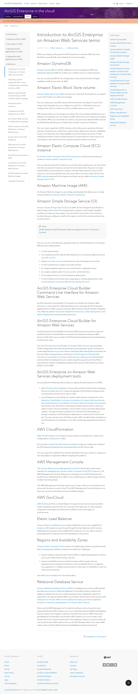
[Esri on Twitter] (104, 665)
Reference (14, 26)
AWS (28, 16)
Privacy (37, 690)
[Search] (114, 3)
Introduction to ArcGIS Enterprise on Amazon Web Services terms (16, 72)
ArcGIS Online (42, 662)
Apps (58, 3)
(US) (45, 504)
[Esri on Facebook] (108, 665)
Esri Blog (73, 669)
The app (65, 346)
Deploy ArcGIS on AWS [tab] (16, 39)
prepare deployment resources (71, 311)
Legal (56, 690)
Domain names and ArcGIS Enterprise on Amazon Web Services (18, 129)
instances (80, 471)
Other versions (56, 48)
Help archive (72, 48)
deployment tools (65, 282)
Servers (34, 3)
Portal (26, 3)
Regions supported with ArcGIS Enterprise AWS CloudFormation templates (18, 96)
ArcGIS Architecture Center (47, 683)
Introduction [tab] (12, 34)
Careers (73, 666)
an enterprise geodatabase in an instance (67, 602)
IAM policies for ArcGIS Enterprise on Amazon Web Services (17, 147)
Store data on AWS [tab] (14, 44)
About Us (73, 662)
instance (59, 156)
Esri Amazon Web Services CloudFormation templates (18, 120)
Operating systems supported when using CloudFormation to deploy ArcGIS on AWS (18, 84)
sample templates (62, 444)
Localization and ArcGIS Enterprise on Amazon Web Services (17, 166)
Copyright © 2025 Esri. (12, 690)
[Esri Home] (107, 657)
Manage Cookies (47, 690)
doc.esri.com (62, 21)
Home (8, 16)
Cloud (51, 3)
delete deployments (45, 314)
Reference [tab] (11, 64)
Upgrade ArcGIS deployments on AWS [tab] (13, 57)
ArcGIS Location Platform (47, 673)
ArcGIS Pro (41, 666)
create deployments (92, 311)
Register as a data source (51, 261)
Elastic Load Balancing (50, 525)
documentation (49, 575)
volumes (50, 258)
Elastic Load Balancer (118, 113)
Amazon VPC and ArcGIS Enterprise (17, 138)
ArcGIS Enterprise (13, 3)
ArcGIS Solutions (43, 680)
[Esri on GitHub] (111, 665)
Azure (35, 16)
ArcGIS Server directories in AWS (18, 156)
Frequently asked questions (14, 104)
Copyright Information (16, 181)
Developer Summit (77, 676)
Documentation (10, 683)
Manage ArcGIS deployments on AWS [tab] (13, 50)
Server (6, 669)
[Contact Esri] (115, 665)
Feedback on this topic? (96, 637)
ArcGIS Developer (44, 676)
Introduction (18, 16)
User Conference (76, 673)
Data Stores (42, 3)
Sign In (121, 3)
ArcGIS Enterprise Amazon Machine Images (18, 174)
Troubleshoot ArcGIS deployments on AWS (16, 112)
